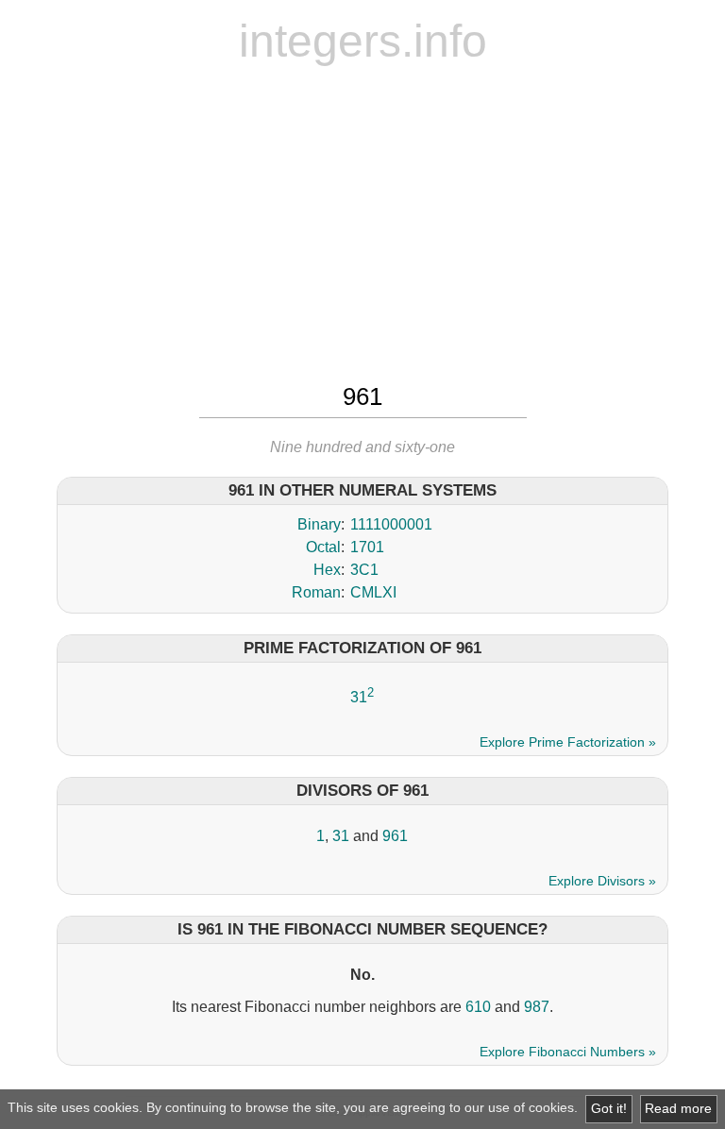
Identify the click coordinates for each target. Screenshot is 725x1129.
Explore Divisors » (602, 880)
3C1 (364, 570)
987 (536, 1007)
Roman (316, 592)
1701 (367, 547)
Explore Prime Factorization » (568, 742)
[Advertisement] (362, 222)
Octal (323, 547)
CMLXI (373, 592)
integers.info (363, 41)
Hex (327, 570)
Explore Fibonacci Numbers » (568, 1051)
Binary (319, 524)
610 (478, 1007)
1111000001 (391, 524)
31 (358, 697)
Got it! (609, 1109)
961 (395, 836)
